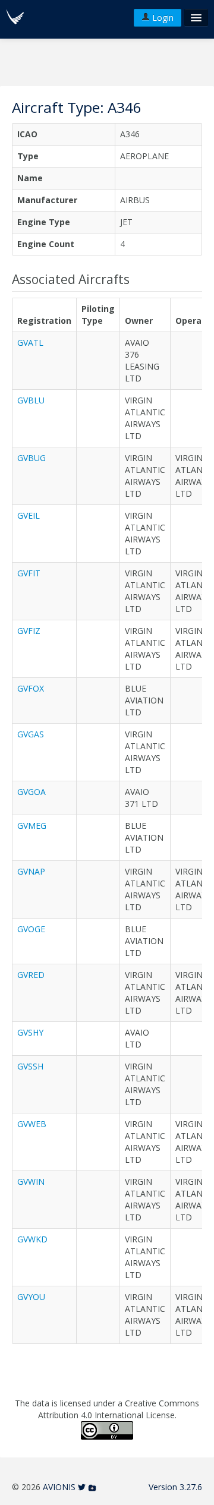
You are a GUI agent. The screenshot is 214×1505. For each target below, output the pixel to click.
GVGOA (31, 791)
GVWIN (31, 1181)
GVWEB (31, 1123)
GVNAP (31, 871)
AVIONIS (59, 1487)
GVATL (30, 342)
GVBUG (31, 457)
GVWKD (32, 1239)
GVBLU (31, 400)
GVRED (31, 974)
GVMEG (31, 825)
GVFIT (28, 573)
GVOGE (31, 929)
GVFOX (30, 688)
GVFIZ (28, 630)
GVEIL (28, 515)
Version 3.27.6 (175, 1487)
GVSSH (30, 1066)
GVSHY (30, 1032)
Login (162, 17)
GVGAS (30, 734)
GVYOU (31, 1296)
